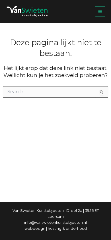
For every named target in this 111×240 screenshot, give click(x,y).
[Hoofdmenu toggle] (100, 11)
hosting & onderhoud (67, 228)
